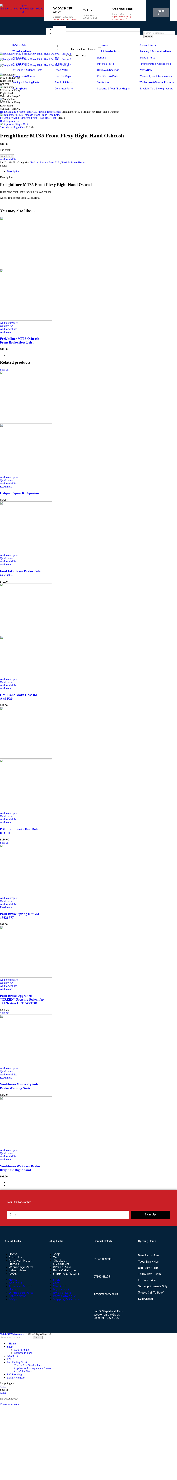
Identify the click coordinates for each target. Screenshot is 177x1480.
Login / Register (16, 1377)
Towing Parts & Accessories (155, 63)
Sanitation (103, 82)
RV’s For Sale (62, 1267)
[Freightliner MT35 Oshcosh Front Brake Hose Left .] (26, 267)
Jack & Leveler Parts (108, 51)
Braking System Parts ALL (22, 111)
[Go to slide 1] (92, 355)
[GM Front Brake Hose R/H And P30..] (26, 633)
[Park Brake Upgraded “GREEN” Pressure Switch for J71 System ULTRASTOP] (26, 976)
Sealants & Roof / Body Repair (113, 88)
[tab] (13, 171)
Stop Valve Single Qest (13, 127)
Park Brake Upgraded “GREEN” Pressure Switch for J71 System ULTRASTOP (22, 999)
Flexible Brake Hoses (50, 111)
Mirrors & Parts (105, 63)
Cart (56, 1257)
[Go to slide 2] (92, 1185)
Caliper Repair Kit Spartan (19, 493)
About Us (15, 1257)
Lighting (101, 57)
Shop (56, 1254)
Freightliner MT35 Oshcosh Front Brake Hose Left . (29, 117)
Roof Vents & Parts (108, 76)
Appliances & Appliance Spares (78, 51)
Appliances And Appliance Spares (32, 1368)
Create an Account (10, 1404)
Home (3, 111)
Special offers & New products (156, 88)
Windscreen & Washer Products (157, 82)
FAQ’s (13, 1273)
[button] (6, 332)
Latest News (17, 1270)
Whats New (145, 70)
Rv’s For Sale (19, 45)
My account (61, 1263)
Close (3, 1386)
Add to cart (6, 156)
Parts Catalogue (64, 1270)
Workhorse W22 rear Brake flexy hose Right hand (20, 1168)
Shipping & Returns (66, 1273)
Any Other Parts (23, 1371)
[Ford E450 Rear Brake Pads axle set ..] (26, 552)
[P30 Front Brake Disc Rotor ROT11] (26, 757)
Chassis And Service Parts (28, 1365)
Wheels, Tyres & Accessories (155, 76)
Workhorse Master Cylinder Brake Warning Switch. (20, 1086)
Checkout (60, 1260)
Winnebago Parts (21, 51)
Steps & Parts (147, 57)
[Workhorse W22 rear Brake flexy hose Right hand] (26, 1147)
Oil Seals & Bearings (108, 70)
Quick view (6, 325)
